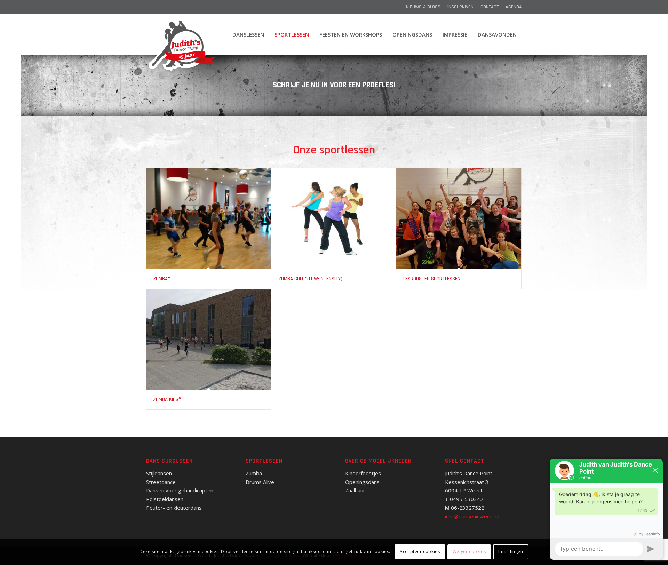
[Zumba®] (208, 218)
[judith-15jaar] (181, 46)
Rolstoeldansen (164, 498)
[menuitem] (423, 6)
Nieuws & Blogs (423, 7)
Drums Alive (260, 481)
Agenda (514, 7)
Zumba (254, 473)
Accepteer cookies (420, 552)
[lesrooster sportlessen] (458, 218)
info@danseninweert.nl (472, 516)
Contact (489, 7)
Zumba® (161, 279)
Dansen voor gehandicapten (179, 490)
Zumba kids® (167, 399)
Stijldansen (159, 473)
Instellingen (510, 552)
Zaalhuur (355, 490)
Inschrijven (460, 7)
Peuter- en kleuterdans (174, 507)
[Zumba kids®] (208, 339)
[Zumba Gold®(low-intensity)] (333, 218)
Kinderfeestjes (363, 473)
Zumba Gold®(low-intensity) (310, 279)
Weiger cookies (469, 552)
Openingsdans (362, 481)
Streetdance (161, 481)
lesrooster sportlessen (431, 279)
